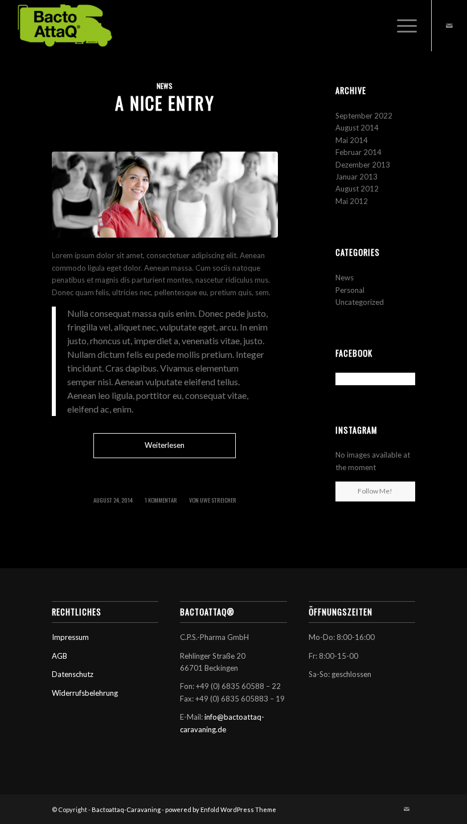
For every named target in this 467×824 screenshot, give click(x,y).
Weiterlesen (165, 445)
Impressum (70, 637)
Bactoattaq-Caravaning (126, 809)
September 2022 (363, 115)
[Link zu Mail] (449, 25)
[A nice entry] (165, 195)
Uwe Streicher (218, 499)
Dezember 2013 (362, 164)
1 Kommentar (161, 499)
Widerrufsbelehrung (85, 692)
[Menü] (401, 25)
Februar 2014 (358, 152)
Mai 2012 (351, 201)
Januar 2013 (356, 176)
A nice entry (165, 103)
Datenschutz (72, 674)
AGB (59, 655)
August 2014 (357, 127)
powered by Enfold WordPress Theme (220, 809)
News (165, 86)
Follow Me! (375, 491)
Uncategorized (359, 302)
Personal (349, 290)
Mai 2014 (351, 140)
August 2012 (357, 188)
